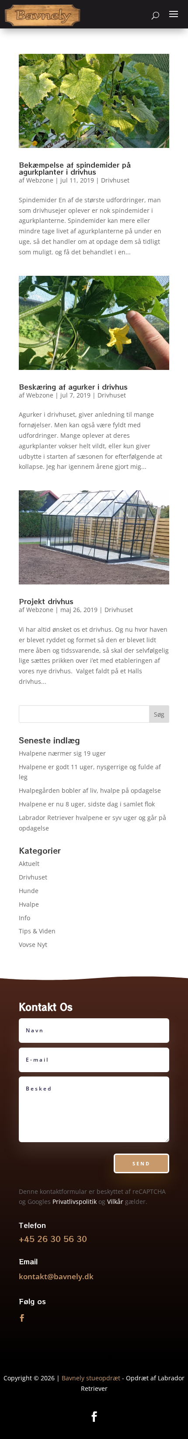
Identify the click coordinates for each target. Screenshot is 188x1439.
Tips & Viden (37, 931)
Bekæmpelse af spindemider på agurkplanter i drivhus (75, 168)
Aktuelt (29, 863)
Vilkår (115, 1201)
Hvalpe (29, 904)
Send (141, 1163)
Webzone (39, 180)
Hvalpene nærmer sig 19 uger (62, 753)
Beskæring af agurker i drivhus (73, 386)
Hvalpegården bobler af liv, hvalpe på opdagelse (90, 790)
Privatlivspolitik (74, 1201)
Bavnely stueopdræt (91, 1378)
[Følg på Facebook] (21, 1318)
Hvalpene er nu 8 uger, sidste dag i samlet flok (87, 804)
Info (24, 918)
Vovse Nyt (33, 944)
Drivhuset (115, 180)
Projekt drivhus (46, 601)
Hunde (28, 891)
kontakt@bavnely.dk (56, 1276)
